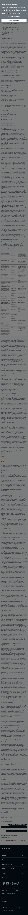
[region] (14, 11)
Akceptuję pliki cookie (14, 20)
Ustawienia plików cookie (14, 16)
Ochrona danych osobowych (15, 13)
